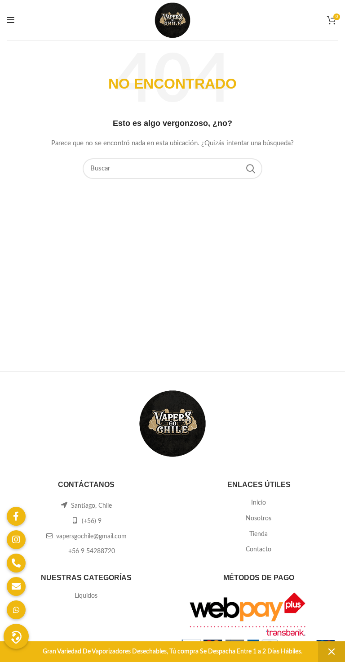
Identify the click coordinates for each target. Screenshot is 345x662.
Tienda (258, 534)
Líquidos (86, 596)
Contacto (258, 549)
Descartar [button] (331, 651)
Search (250, 168)
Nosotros (258, 518)
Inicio (258, 503)
